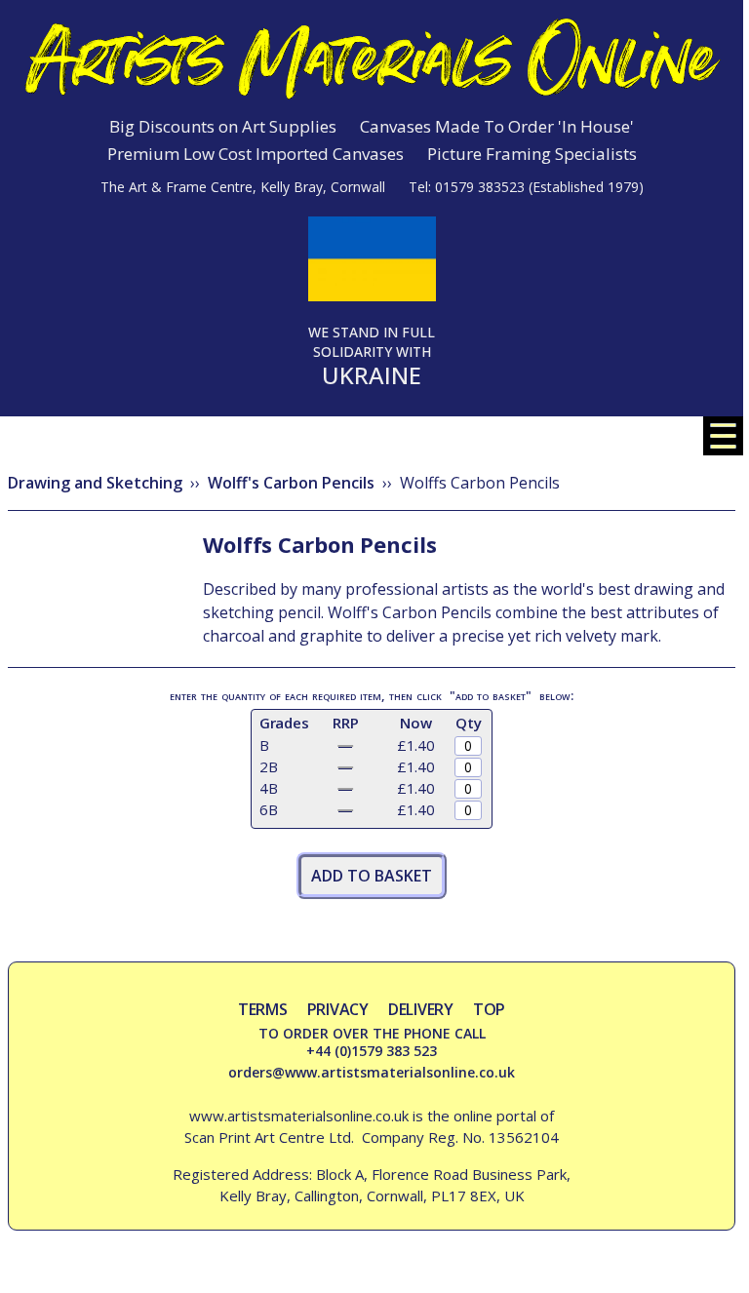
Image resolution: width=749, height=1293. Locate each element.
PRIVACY (338, 1009)
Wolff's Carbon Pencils (291, 482)
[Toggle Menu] (723, 449)
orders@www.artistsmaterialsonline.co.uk (371, 1072)
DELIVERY (420, 1009)
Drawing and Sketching (95, 482)
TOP (489, 1009)
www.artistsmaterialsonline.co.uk (299, 1115)
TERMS (263, 1009)
